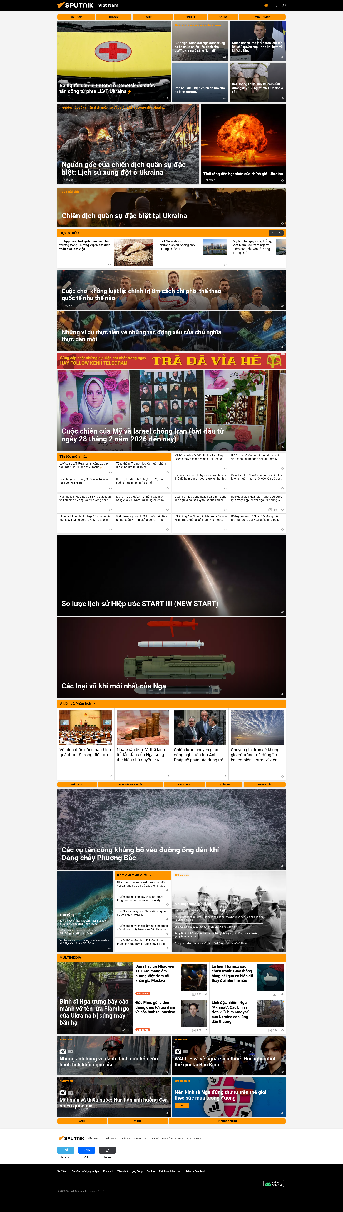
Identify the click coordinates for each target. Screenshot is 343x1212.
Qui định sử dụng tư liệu (85, 1171)
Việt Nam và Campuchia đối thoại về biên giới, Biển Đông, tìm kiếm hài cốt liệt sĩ (84, 932)
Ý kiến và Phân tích (75, 703)
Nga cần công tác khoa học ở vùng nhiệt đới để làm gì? (204, 910)
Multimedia (66, 1039)
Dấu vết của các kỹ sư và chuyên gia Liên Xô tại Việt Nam (206, 926)
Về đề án (62, 1171)
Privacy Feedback (196, 1171)
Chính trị (140, 1138)
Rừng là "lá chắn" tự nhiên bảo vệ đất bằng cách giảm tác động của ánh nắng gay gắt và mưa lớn (217, 935)
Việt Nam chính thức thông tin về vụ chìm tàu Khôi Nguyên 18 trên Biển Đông (84, 941)
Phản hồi (108, 1171)
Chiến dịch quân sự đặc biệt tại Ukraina (198, 25)
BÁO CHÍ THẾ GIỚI (132, 875)
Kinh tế (154, 1138)
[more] (167, 98)
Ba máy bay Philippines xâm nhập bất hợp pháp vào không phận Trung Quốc (82, 922)
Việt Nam (111, 1138)
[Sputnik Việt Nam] (76, 9)
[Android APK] (273, 1184)
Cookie (151, 1171)
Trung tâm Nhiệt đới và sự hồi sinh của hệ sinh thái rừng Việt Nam (211, 943)
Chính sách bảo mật (170, 1171)
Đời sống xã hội (172, 1138)
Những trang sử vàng (193, 904)
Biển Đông (66, 914)
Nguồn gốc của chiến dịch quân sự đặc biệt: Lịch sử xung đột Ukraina (113, 108)
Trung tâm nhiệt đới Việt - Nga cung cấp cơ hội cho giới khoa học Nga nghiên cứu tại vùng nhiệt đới (219, 918)
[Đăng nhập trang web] (275, 5)
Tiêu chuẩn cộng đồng (130, 1171)
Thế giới (125, 1138)
